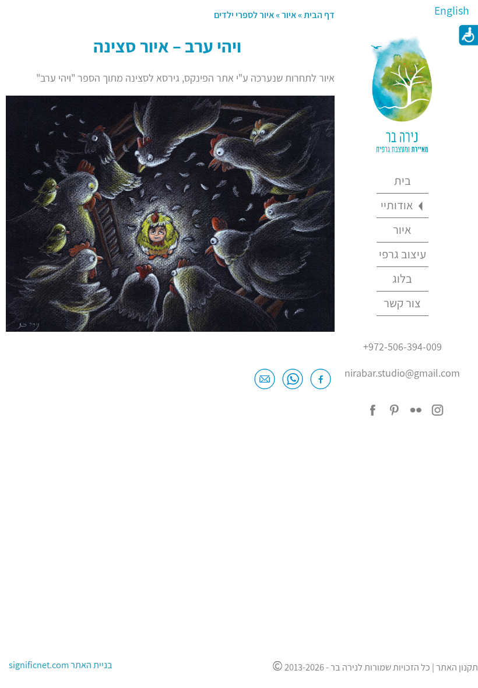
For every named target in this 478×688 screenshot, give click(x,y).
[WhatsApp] (293, 383)
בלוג (402, 278)
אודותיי (397, 205)
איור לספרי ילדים (244, 14)
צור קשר (402, 303)
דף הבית (318, 14)
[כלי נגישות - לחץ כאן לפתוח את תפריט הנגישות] (466, 35)
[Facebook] (321, 383)
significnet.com (39, 664)
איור (402, 229)
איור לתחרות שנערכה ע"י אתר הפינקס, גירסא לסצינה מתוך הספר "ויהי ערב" (185, 78)
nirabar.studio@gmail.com (402, 373)
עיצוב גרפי (402, 254)
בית (402, 180)
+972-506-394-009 (402, 346)
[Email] (265, 383)
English (451, 10)
